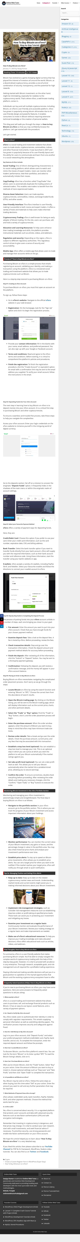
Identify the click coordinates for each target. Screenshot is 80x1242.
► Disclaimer (46, 1195)
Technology (66, 131)
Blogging (65, 36)
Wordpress (66, 141)
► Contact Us (46, 1183)
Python (64, 120)
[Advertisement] (29, 17)
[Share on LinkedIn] (2, 626)
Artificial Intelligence (70, 29)
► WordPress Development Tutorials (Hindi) (19, 1217)
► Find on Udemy (48, 1187)
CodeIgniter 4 (46, 3)
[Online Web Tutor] (11, 3)
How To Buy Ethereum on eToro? (16, 1164)
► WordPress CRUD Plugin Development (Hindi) (20, 1207)
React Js (65, 125)
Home (38, 3)
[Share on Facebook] (2, 615)
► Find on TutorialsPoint (50, 1191)
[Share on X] (2, 619)
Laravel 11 (66, 81)
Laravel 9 (65, 97)
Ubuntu (65, 136)
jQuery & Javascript (69, 68)
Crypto (7, 1159)
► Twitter (45, 1219)
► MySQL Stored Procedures (13, 1224)
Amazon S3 (66, 23)
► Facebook (46, 1215)
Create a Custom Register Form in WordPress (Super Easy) (25, 1162)
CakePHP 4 (66, 41)
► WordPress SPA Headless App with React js (19, 1221)
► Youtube (46, 1207)
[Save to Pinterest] (2, 623)
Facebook (44, 1151)
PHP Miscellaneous (69, 113)
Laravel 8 (65, 91)
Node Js (65, 107)
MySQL (64, 102)
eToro (48, 300)
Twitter (33, 1151)
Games (64, 57)
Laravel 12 (66, 86)
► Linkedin (46, 1223)
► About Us (46, 1179)
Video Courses (65, 3)
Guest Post (66, 63)
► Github (45, 1211)
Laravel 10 (66, 75)
